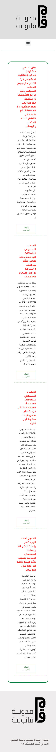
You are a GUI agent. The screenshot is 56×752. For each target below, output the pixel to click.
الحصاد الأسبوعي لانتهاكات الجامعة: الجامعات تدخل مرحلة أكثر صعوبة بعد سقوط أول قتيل (26, 408)
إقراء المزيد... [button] (26, 229)
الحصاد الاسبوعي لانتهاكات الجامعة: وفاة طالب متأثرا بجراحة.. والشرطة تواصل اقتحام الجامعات (27, 261)
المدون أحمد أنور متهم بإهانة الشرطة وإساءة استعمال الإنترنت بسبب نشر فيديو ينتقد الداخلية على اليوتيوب (26, 554)
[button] (28, 43)
